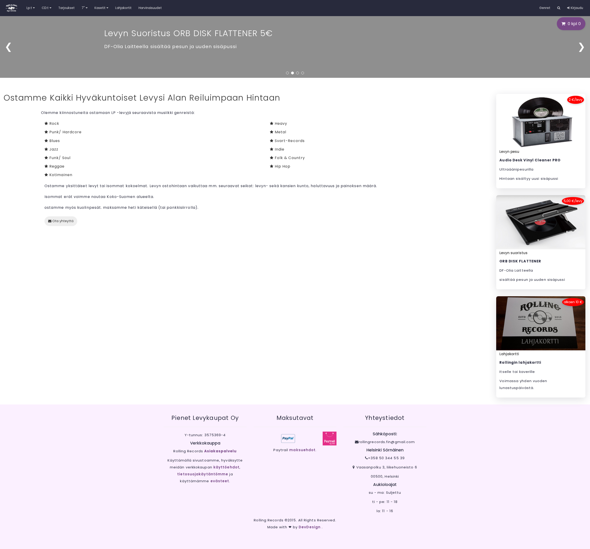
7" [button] (84, 8)
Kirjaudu (576, 8)
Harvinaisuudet (150, 8)
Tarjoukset (66, 8)
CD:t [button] (46, 8)
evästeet (219, 481)
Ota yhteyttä (62, 221)
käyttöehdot (226, 467)
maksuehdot (302, 449)
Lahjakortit (123, 8)
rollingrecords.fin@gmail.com (387, 441)
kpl (574, 23)
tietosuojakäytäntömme (202, 474)
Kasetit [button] (100, 8)
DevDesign (310, 527)
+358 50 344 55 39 (386, 458)
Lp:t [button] (30, 8)
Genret (544, 8)
